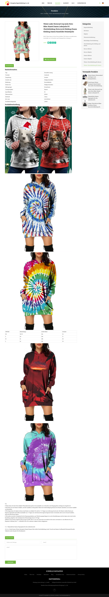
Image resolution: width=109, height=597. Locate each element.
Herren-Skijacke (88, 52)
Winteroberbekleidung (89, 37)
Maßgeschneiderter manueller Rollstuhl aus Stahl (64, 582)
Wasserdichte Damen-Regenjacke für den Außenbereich (21, 526)
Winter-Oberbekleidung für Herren (92, 62)
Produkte (57, 3)
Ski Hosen (86, 30)
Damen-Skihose (88, 55)
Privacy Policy (81, 574)
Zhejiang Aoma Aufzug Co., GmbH (41, 582)
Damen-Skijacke (88, 58)
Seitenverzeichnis (70, 574)
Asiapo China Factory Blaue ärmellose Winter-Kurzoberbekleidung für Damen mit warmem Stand (94, 105)
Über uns (49, 3)
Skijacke (86, 34)
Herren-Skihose (88, 48)
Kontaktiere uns (81, 3)
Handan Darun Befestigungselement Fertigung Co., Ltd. (54, 585)
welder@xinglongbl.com (66, 595)
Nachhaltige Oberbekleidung (91, 40)
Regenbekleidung (88, 27)
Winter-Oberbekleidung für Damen (57, 13)
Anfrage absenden (50, 59)
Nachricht (66, 3)
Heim (43, 3)
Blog (73, 3)
